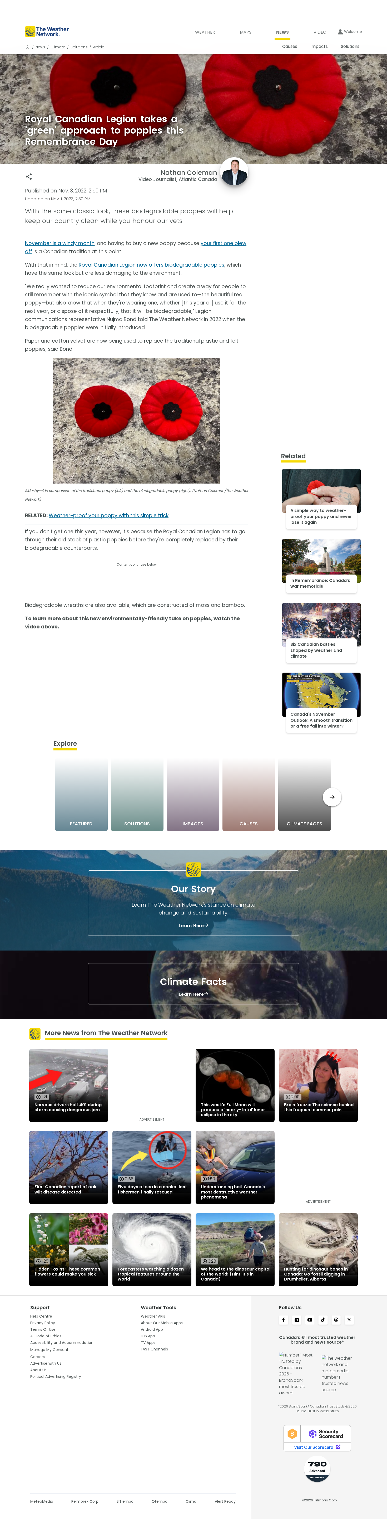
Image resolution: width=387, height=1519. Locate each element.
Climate (58, 47)
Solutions (79, 47)
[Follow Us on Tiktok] (323, 1320)
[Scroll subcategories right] (332, 797)
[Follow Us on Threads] (336, 1320)
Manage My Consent (49, 1349)
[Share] (29, 176)
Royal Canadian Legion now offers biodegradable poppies (151, 264)
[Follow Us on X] (349, 1320)
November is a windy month (60, 243)
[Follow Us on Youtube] (309, 1320)
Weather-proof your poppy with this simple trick (108, 515)
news (40, 47)
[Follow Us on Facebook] (283, 1320)
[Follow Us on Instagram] (296, 1320)
